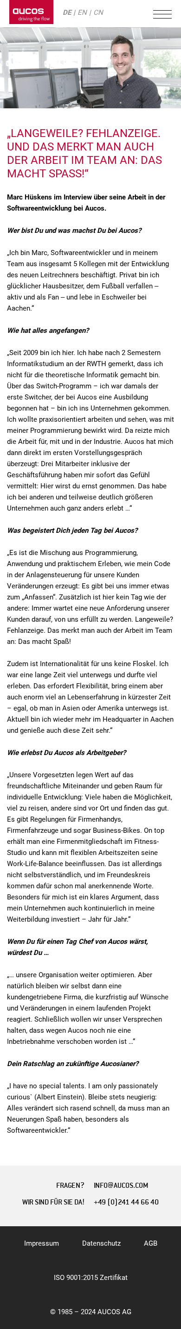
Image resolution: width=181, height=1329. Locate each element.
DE (67, 12)
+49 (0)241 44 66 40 (126, 1202)
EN (82, 12)
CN (98, 12)
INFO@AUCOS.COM (121, 1185)
